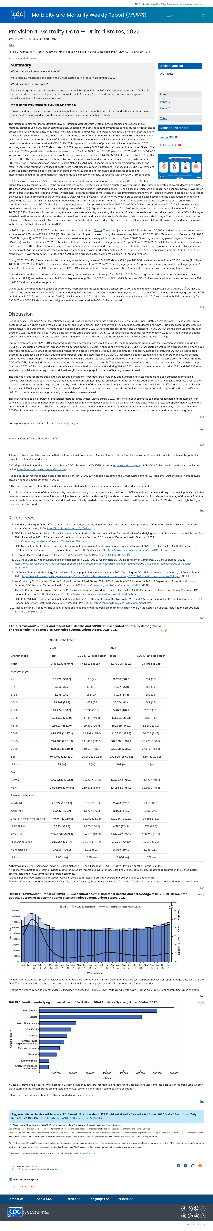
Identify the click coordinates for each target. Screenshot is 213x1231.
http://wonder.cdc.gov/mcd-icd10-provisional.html (123, 603)
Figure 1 (165, 101)
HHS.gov (190, 1224)
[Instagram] (196, 1208)
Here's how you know (193, 4)
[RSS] (203, 1215)
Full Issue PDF (168, 145)
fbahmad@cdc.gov (67, 423)
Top (202, 306)
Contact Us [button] (16, 1199)
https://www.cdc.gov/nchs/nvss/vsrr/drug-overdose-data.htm (101, 594)
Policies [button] (71, 1199)
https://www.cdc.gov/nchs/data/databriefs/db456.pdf (114, 585)
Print (11, 45)
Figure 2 (165, 108)
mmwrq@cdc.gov (87, 1153)
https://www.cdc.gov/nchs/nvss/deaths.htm (41, 469)
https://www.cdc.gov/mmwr (42, 1147)
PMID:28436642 (29, 611)
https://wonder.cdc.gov (126, 465)
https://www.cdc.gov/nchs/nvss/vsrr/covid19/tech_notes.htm (141, 550)
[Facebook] (183, 1208)
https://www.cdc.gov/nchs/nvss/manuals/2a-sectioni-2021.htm (50, 541)
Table (97, 230)
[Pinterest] (190, 1215)
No (32, 1186)
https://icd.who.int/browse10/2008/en (69, 528)
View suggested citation (23, 58)
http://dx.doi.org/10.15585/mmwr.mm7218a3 (72, 1118)
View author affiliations (134, 51)
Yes (13, 1186)
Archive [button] (123, 1199)
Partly (23, 1186)
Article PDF (166, 137)
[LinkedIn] (203, 1208)
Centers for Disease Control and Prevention (38, 1169)
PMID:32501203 (116, 555)
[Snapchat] (196, 1215)
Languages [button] (98, 1199)
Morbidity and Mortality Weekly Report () (89, 14)
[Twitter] (190, 1208)
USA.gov (201, 1224)
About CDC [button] (45, 1199)
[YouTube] (183, 1215)
